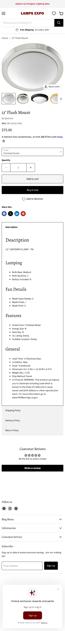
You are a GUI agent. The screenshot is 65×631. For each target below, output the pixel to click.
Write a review (32, 468)
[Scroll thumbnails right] (60, 99)
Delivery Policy (12, 420)
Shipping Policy (13, 410)
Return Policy (12, 430)
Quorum (9, 118)
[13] (9, 98)
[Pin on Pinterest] (23, 213)
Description (12, 227)
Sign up (51, 565)
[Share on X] (10, 213)
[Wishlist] (54, 13)
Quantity (6, 160)
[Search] (58, 23)
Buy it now (32, 190)
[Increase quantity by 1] (30, 167)
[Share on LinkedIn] (16, 213)
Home (5, 38)
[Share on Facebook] (4, 213)
